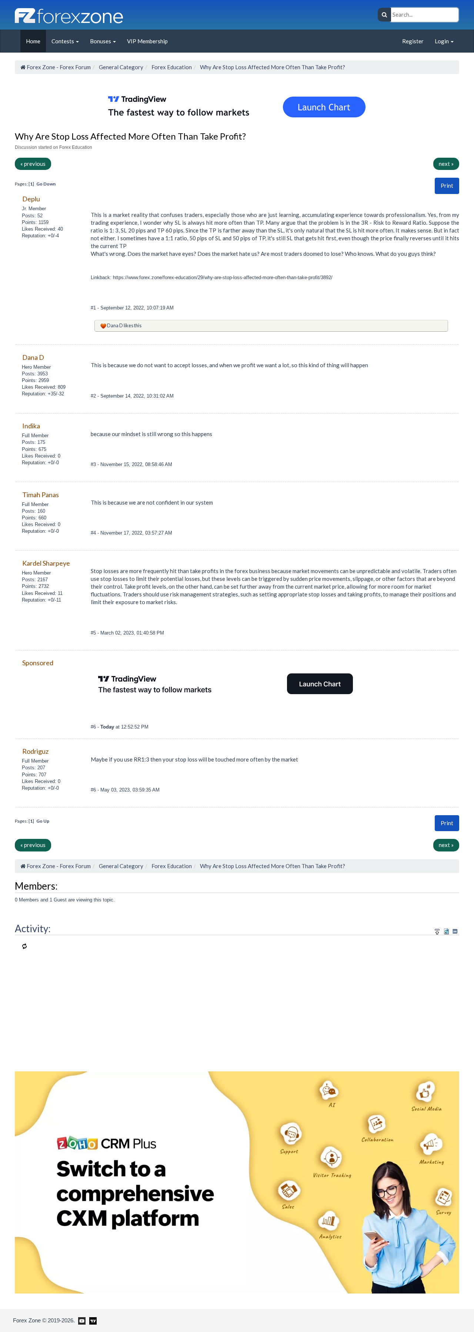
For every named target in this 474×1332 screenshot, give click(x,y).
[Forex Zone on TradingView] (92, 1320)
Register (413, 41)
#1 (94, 308)
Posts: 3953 (35, 373)
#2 (94, 396)
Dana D (115, 325)
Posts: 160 (33, 511)
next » (446, 163)
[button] (447, 186)
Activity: (33, 928)
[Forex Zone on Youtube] (81, 1320)
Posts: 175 (33, 442)
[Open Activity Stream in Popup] (437, 930)
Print (447, 185)
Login (442, 41)
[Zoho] (237, 1181)
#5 (94, 633)
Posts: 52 (32, 215)
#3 (94, 464)
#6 (94, 727)
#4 (94, 533)
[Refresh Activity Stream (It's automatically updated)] (446, 930)
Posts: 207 (33, 767)
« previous (33, 163)
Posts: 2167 (35, 579)
